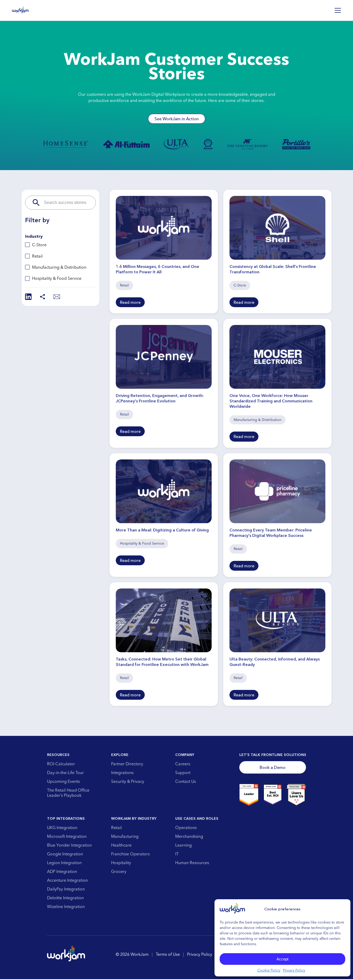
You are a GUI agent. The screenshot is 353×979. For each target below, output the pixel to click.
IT (177, 853)
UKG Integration (62, 827)
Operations (186, 827)
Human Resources (192, 862)
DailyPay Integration (66, 889)
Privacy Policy (294, 970)
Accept (282, 959)
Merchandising (189, 836)
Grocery (118, 871)
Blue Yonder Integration (69, 845)
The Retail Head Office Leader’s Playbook (68, 792)
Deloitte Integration (65, 897)
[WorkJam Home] (20, 10)
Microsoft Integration (67, 836)
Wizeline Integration (66, 906)
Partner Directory (127, 763)
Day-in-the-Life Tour (65, 772)
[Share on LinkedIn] (28, 296)
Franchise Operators (130, 853)
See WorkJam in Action (177, 118)
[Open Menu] (338, 10)
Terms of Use (168, 954)
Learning (183, 845)
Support (182, 772)
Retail (116, 827)
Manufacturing (125, 836)
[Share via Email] (56, 296)
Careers (182, 763)
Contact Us (185, 781)
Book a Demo (273, 767)
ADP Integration (62, 871)
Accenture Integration (67, 880)
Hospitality (121, 862)
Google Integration (65, 853)
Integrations (122, 772)
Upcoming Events (63, 781)
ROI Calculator (61, 763)
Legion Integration (64, 862)
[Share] (42, 296)
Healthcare (121, 845)
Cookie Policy (268, 970)
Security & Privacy (127, 781)
